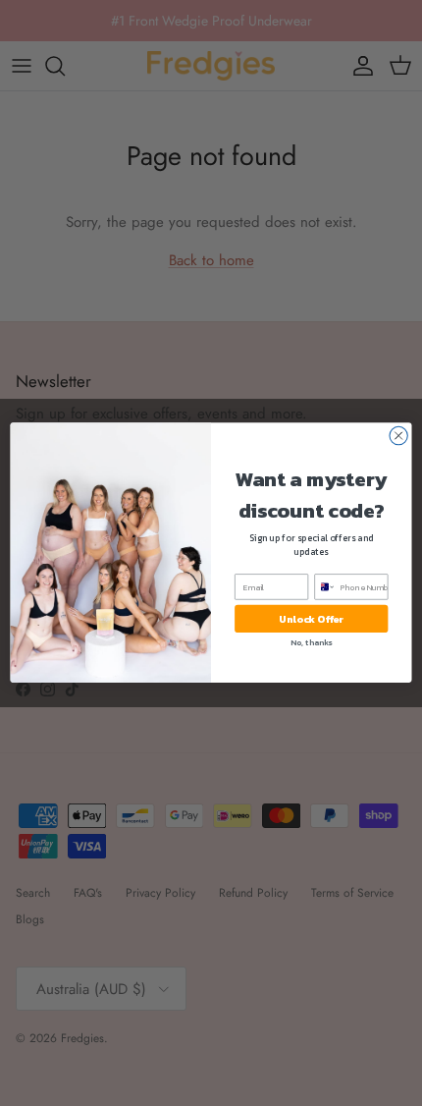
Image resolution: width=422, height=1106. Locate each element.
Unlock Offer (311, 619)
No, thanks (311, 642)
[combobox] (325, 587)
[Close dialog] (398, 436)
